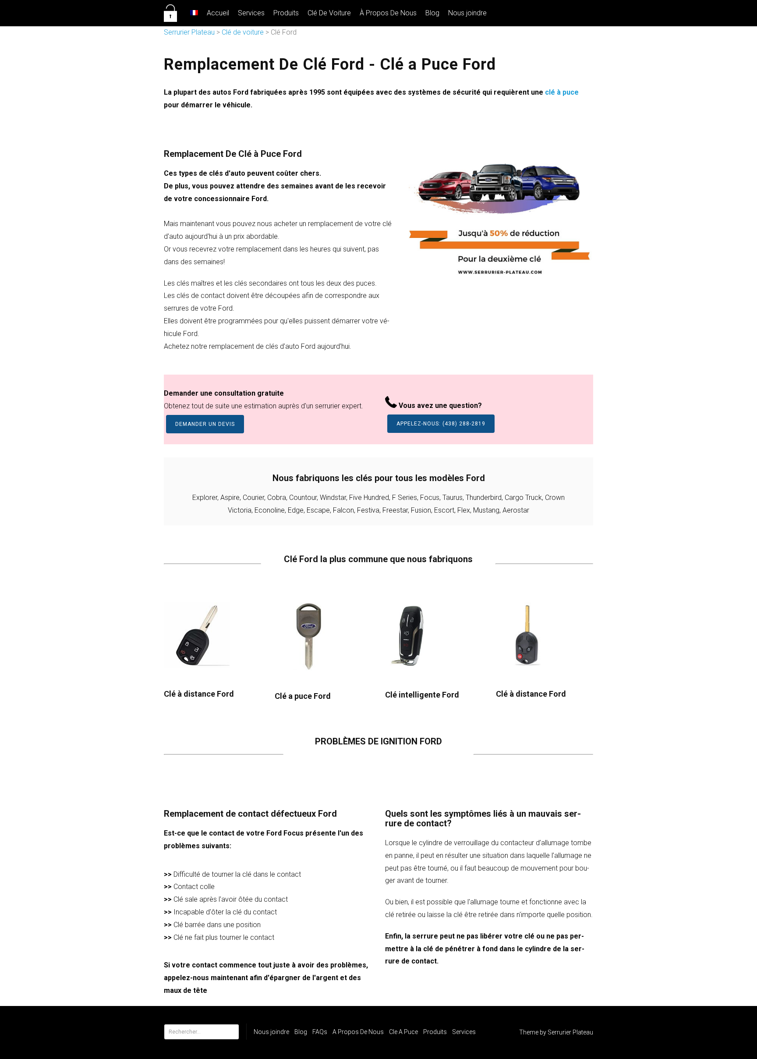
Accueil (218, 13)
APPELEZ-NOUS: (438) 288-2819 (440, 424)
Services (251, 13)
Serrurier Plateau (189, 32)
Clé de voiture (243, 32)
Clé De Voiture (329, 13)
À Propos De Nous (388, 13)
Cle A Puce (403, 1031)
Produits (286, 13)
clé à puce (562, 92)
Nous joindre (467, 13)
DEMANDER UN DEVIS (205, 424)
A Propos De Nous (358, 1031)
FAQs (319, 1031)
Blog (432, 13)
